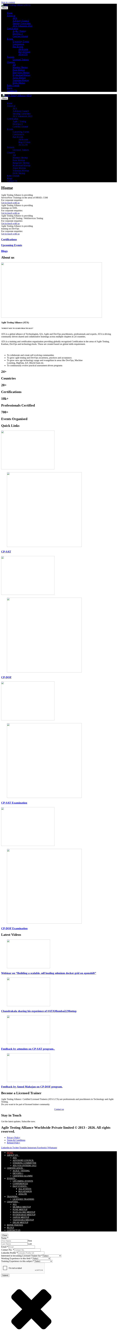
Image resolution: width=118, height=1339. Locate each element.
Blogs (9, 88)
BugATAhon (24, 51)
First (30, 1241)
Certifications (9, 239)
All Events (23, 49)
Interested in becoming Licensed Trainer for (21, 1255)
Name (4, 1238)
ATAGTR (23, 54)
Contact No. (7, 1250)
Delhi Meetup (19, 83)
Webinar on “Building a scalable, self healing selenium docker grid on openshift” (48, 973)
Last (30, 1244)
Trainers (10, 57)
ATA (15, 18)
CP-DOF (6, 677)
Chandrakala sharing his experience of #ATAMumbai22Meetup (39, 1011)
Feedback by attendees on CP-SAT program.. (28, 1048)
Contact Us (12, 90)
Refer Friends (13, 85)
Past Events (18, 46)
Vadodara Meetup (21, 80)
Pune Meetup (19, 70)
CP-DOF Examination (14, 928)
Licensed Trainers (21, 59)
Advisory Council (21, 20)
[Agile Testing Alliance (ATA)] (15, 5)
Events (10, 39)
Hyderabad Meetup (21, 75)
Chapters (11, 62)
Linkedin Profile (9, 1253)
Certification (12, 28)
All (14, 64)
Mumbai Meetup (20, 67)
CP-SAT (6, 551)
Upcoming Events (21, 41)
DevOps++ (18, 33)
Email (4, 1247)
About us (11, 15)
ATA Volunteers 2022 (22, 26)
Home (10, 13)
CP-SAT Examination (14, 802)
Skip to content (8, 2)
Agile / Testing (19, 31)
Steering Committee (22, 23)
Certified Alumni (20, 36)
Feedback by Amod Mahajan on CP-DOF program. (32, 1086)
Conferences (18, 44)
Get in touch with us (10, 203)
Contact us (59, 1109)
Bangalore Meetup (21, 72)
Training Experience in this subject (17, 1261)
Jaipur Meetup (19, 77)
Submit (5, 1275)
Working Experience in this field (16, 1258)
